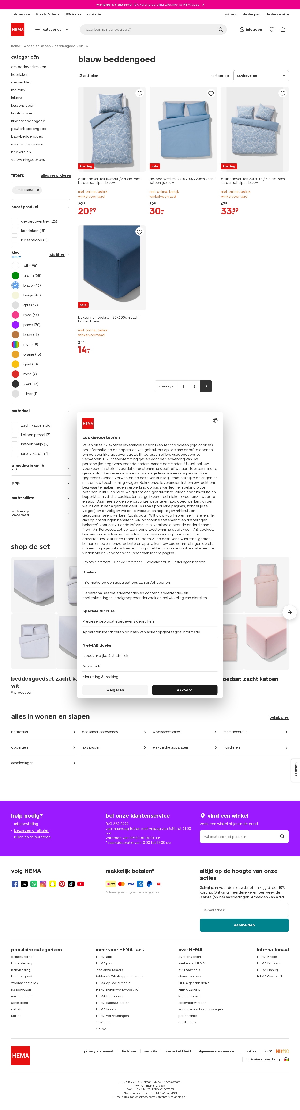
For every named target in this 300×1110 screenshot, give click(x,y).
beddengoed (64, 46)
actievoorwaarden (192, 1003)
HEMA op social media (113, 983)
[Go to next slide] (289, 612)
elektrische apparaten (170, 747)
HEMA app (104, 957)
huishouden (91, 747)
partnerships (187, 1016)
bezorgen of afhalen (31, 830)
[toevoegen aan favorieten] (139, 93)
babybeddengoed (27, 136)
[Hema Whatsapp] (33, 884)
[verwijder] (27, 190)
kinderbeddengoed (28, 121)
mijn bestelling (26, 824)
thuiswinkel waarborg (263, 1059)
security (150, 1051)
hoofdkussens (23, 113)
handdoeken (21, 990)
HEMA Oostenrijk (270, 976)
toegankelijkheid (178, 1051)
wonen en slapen (37, 46)
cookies (250, 1051)
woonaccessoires (166, 732)
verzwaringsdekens (28, 159)
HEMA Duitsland (269, 963)
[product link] (112, 129)
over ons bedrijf (190, 957)
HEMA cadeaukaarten (113, 1003)
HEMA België (267, 957)
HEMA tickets (106, 1009)
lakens (16, 97)
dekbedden (21, 82)
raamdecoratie (236, 732)
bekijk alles (279, 717)
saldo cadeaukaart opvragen (200, 1009)
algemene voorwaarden (217, 1051)
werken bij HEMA (191, 963)
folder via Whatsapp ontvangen (120, 976)
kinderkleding (21, 963)
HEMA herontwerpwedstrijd (117, 990)
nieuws (101, 1029)
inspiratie (102, 1022)
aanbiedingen (22, 763)
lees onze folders (109, 970)
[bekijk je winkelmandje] (283, 29)
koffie (15, 1016)
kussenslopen (22, 105)
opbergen (19, 747)
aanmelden (244, 925)
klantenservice (189, 996)
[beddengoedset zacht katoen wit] (56, 625)
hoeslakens (20, 74)
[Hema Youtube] (80, 884)
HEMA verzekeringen (112, 1016)
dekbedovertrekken (28, 66)
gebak (16, 1009)
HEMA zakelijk (189, 990)
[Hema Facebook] (15, 884)
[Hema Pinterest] (62, 884)
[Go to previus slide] (10, 612)
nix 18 (268, 1051)
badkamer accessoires (100, 732)
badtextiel (19, 732)
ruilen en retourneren (32, 837)
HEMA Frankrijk (268, 970)
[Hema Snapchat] (52, 884)
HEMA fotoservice (110, 996)
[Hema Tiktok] (71, 884)
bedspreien (21, 152)
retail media (187, 1022)
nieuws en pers (190, 976)
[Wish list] (272, 29)
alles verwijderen (56, 175)
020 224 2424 (117, 824)
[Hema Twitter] (24, 884)
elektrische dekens (27, 144)
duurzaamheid (189, 970)
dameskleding (22, 957)
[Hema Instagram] (43, 884)
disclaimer (129, 1051)
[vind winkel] (282, 837)
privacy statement (98, 1051)
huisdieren (232, 747)
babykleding (20, 970)
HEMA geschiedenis (193, 983)
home (15, 46)
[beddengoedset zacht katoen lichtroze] (244, 625)
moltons (18, 90)
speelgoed (19, 1003)
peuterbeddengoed (28, 128)
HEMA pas (104, 963)
